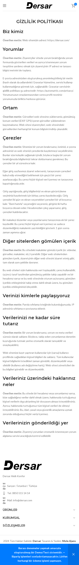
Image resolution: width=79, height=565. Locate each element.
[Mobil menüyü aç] (4, 5)
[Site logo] (39, 5)
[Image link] (23, 465)
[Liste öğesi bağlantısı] (39, 493)
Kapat (73, 554)
